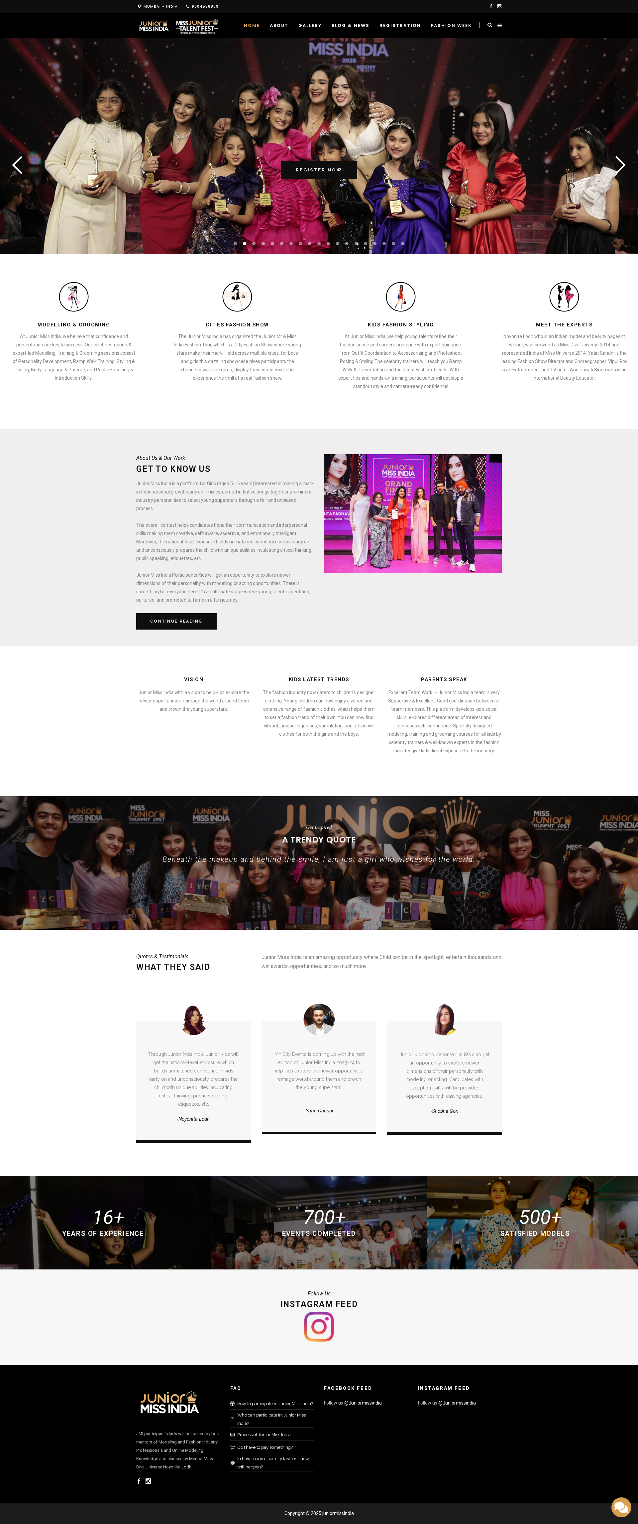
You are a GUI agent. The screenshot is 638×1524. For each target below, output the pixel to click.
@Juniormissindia (363, 1403)
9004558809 (205, 6)
